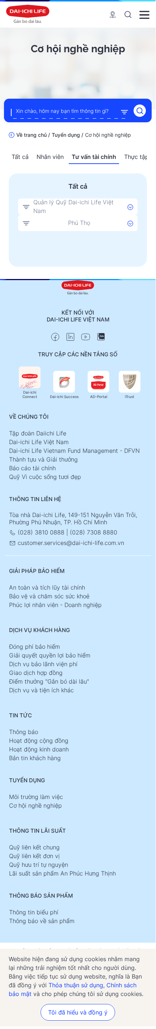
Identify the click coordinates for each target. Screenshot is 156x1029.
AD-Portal (98, 396)
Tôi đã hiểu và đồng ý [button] (77, 1012)
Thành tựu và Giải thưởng (43, 459)
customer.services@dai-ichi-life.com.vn (70, 542)
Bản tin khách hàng (35, 758)
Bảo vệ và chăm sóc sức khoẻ (49, 596)
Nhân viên (50, 156)
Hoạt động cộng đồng (38, 740)
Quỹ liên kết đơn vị (34, 856)
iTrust (129, 396)
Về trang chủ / (33, 135)
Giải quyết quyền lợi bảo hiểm (49, 655)
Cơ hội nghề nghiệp (35, 805)
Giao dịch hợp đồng (36, 672)
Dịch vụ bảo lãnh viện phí (43, 664)
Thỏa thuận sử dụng (76, 985)
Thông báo (23, 731)
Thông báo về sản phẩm (42, 921)
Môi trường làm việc (36, 796)
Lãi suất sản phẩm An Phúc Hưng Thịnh (62, 873)
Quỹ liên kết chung (34, 847)
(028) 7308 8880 (93, 532)
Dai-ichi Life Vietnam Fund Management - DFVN (74, 450)
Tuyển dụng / (67, 135)
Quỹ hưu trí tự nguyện (38, 864)
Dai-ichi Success (64, 396)
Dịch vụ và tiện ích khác (41, 690)
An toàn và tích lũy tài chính (47, 587)
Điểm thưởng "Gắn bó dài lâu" (49, 681)
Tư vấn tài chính (94, 156)
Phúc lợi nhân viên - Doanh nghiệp (55, 604)
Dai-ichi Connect (29, 394)
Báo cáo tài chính (32, 468)
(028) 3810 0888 (41, 532)
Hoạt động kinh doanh (39, 749)
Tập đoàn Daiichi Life (37, 433)
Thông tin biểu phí (33, 912)
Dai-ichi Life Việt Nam (39, 442)
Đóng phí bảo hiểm (34, 646)
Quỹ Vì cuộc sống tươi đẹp (45, 476)
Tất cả (20, 156)
